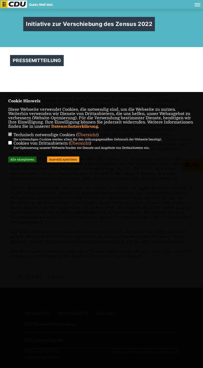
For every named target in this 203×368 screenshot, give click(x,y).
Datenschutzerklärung (74, 126)
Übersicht (87, 134)
